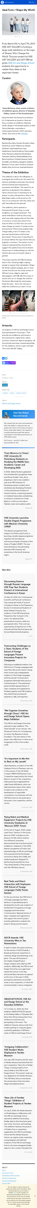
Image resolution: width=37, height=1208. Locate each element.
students (5, 393)
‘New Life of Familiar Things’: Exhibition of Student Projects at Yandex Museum (17, 1102)
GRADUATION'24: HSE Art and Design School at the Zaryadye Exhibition (17, 1001)
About (5, 1167)
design (12, 393)
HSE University (9, 2)
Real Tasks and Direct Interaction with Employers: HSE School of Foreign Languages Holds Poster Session (17, 887)
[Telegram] (6, 358)
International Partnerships (9, 1181)
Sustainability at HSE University (10, 1175)
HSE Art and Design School (21, 63)
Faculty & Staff (6, 1183)
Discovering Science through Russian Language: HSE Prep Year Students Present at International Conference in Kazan (17, 587)
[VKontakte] (3, 358)
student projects (21, 393)
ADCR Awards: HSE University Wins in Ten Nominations (15, 940)
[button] (4, 24)
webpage (24, 133)
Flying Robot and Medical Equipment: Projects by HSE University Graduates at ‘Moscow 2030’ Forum (17, 821)
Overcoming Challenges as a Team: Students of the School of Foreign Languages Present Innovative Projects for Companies (17, 653)
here (14, 1193)
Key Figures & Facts (7, 1173)
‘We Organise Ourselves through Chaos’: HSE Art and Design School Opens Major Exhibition (16, 715)
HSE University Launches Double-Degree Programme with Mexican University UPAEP (17, 522)
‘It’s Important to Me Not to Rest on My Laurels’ (16, 760)
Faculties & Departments (9, 1178)
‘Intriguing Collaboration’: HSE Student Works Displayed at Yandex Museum (16, 1051)
